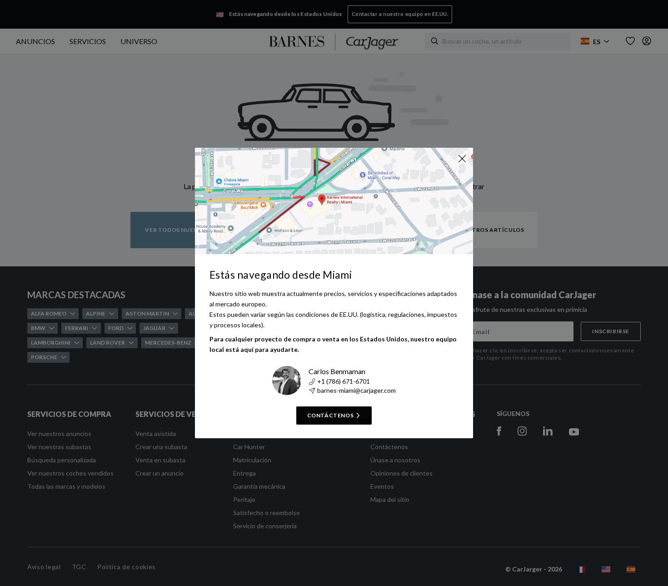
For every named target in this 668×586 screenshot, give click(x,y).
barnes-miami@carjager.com (356, 390)
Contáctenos (330, 415)
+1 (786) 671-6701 (343, 381)
